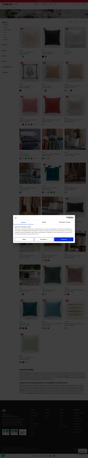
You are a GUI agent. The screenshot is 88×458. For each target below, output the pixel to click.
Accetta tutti (64, 239)
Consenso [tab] (23, 222)
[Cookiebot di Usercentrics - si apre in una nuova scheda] (67, 218)
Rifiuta (24, 239)
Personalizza (43, 239)
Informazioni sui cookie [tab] (64, 222)
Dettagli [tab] (44, 222)
